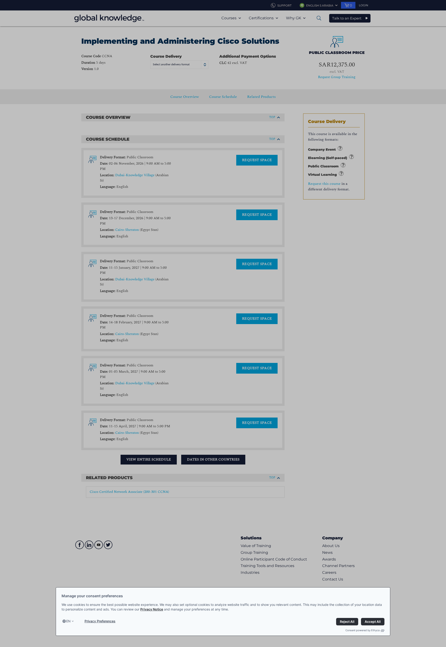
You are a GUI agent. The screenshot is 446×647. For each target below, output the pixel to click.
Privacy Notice (151, 609)
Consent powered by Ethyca (362, 630)
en (68, 621)
